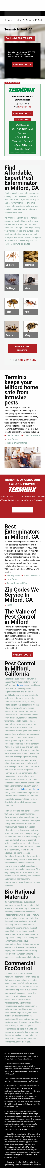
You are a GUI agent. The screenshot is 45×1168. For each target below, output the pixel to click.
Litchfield (24, 789)
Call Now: (19, 38)
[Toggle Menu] (22, 14)
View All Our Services (21, 348)
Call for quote (22, 64)
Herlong (35, 789)
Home (7, 20)
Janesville (21, 685)
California (27, 20)
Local (16, 20)
